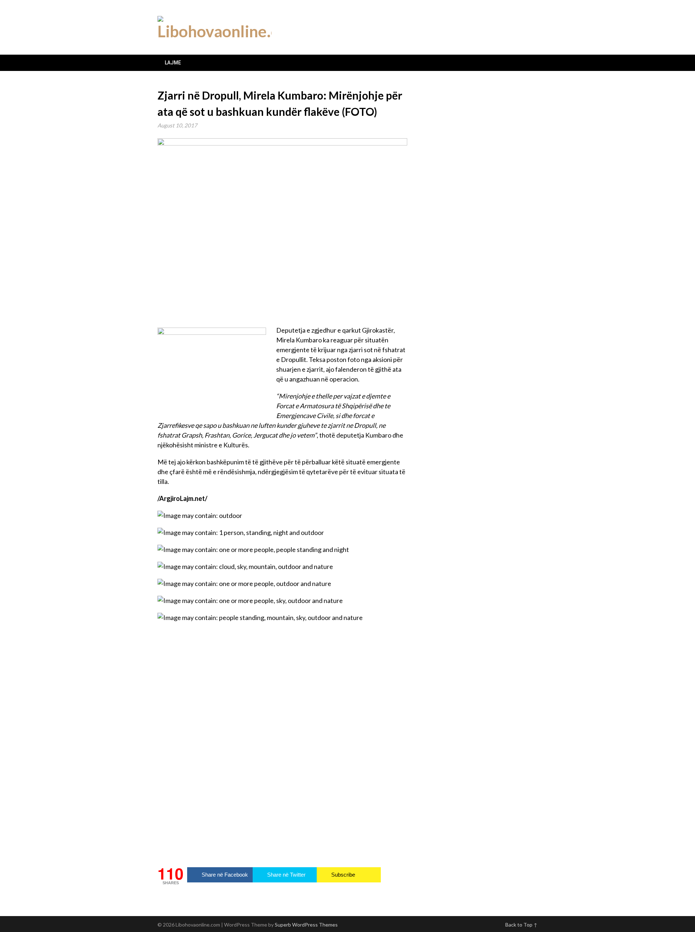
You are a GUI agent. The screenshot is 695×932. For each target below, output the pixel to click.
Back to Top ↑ (521, 925)
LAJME (173, 63)
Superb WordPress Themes (306, 925)
